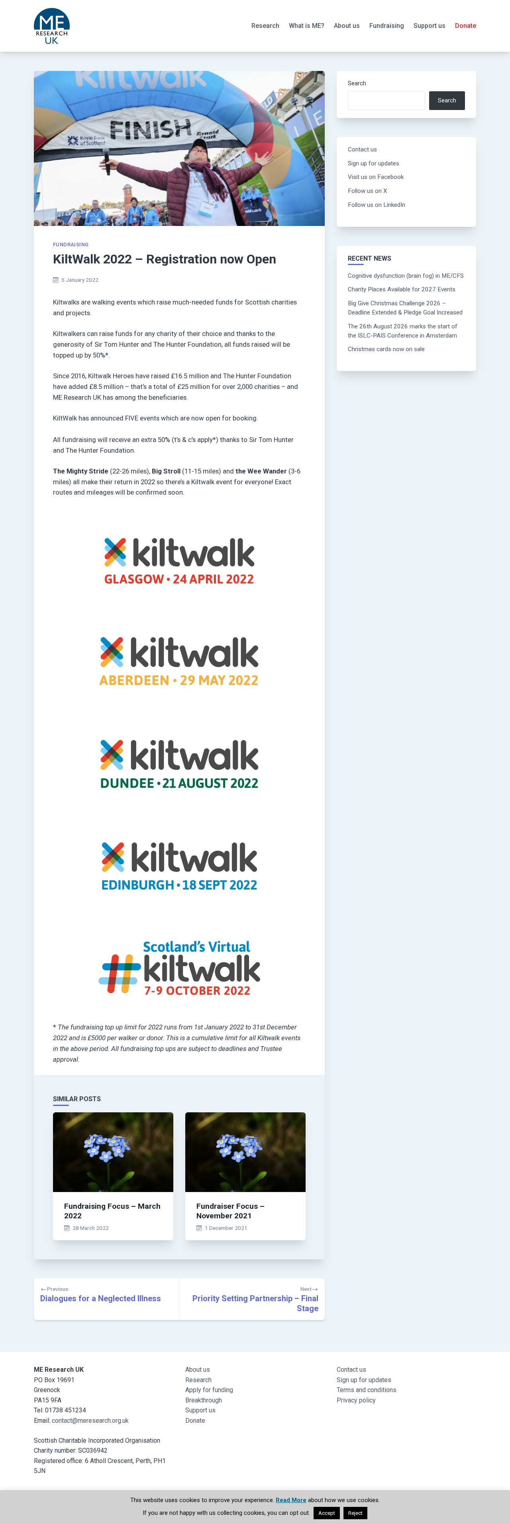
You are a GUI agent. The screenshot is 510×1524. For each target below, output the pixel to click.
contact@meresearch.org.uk (90, 1420)
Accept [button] (326, 1513)
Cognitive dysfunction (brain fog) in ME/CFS (406, 275)
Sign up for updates (373, 163)
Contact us (362, 149)
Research (265, 25)
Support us (429, 25)
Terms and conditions (366, 1390)
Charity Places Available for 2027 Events (401, 289)
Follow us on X (367, 190)
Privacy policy (356, 1400)
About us (347, 25)
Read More (291, 1500)
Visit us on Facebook (376, 177)
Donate (465, 25)
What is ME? (306, 25)
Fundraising (386, 25)
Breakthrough (203, 1400)
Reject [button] (355, 1513)
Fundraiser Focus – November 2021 (230, 1211)
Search (357, 83)
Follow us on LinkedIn (376, 204)
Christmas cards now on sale (386, 349)
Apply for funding (209, 1390)
